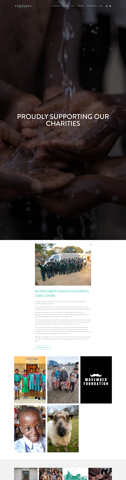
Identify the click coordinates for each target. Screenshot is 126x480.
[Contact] (106, 6)
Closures (65, 6)
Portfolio (80, 6)
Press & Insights (92, 6)
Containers (56, 6)
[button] (110, 6)
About (73, 6)
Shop (100, 6)
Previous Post (43, 347)
